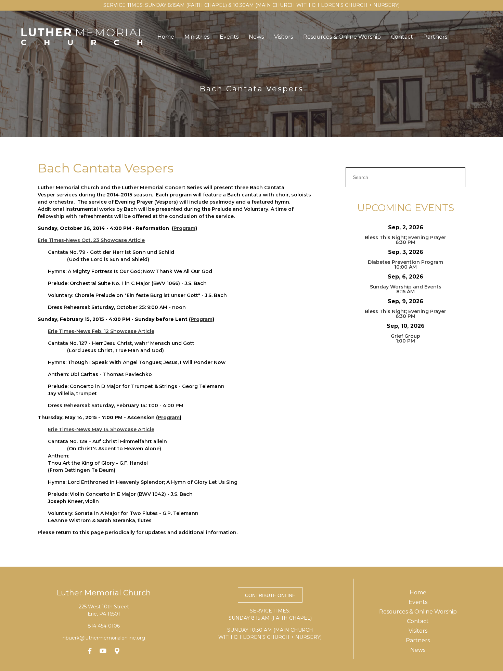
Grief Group (405, 336)
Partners (435, 37)
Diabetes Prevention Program (405, 262)
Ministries (196, 37)
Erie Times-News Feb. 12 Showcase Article (101, 331)
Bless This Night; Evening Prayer (405, 237)
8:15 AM (405, 291)
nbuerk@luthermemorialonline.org (104, 638)
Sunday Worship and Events (405, 287)
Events (229, 37)
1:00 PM (405, 341)
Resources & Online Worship (342, 37)
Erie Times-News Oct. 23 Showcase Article (91, 240)
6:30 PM (405, 242)
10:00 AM (405, 267)
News (256, 37)
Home (165, 37)
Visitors (283, 37)
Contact (402, 37)
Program (184, 228)
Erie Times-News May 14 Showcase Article (101, 429)
